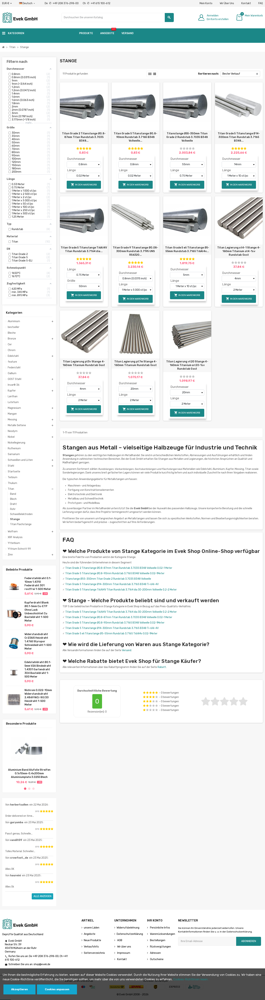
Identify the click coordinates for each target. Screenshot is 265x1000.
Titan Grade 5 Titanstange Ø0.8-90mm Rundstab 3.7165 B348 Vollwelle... (135, 137)
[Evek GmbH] (19, 17)
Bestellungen (157, 940)
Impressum (123, 952)
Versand (126, 650)
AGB (119, 940)
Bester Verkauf (231, 73)
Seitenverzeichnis (94, 952)
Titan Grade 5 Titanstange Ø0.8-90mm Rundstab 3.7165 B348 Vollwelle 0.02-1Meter (114, 573)
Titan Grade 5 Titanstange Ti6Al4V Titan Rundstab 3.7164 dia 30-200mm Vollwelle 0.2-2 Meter (121, 589)
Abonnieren (248, 941)
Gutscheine (156, 959)
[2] (44, 811)
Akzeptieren (19, 989)
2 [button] (29, 788)
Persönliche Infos (159, 927)
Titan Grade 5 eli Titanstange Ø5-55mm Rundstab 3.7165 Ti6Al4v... (187, 249)
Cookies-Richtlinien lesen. (190, 979)
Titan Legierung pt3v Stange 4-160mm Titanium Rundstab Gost (84, 363)
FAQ (260, 3)
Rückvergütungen (160, 946)
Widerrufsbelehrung (128, 927)
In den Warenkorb (84, 184)
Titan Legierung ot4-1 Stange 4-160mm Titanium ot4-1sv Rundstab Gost (238, 251)
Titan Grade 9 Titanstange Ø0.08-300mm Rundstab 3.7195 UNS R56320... (135, 251)
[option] (29, 757)
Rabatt (162, 667)
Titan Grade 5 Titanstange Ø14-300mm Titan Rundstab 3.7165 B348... (239, 137)
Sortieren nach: (208, 73)
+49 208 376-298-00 (46, 956)
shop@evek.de (42, 964)
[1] (41, 811)
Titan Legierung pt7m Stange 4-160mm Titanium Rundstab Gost (135, 363)
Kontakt (246, 3)
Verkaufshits (91, 946)
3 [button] (33, 788)
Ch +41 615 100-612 (96, 3)
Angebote (89, 934)
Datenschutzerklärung (130, 934)
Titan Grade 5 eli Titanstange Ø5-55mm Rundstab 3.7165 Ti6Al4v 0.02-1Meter (111, 633)
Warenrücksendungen (162, 934)
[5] (52, 811)
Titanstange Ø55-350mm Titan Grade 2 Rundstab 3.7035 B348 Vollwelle (187, 137)
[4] (49, 811)
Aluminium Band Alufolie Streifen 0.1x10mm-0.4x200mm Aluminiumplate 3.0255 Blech (29, 773)
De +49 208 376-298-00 (62, 3)
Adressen (155, 952)
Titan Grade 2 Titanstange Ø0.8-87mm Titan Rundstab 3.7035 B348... (84, 137)
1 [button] (25, 788)
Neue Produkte (92, 940)
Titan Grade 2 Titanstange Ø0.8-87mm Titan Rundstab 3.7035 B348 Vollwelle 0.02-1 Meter (118, 568)
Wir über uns (124, 946)
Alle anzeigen (42, 896)
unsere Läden (91, 927)
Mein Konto (206, 3)
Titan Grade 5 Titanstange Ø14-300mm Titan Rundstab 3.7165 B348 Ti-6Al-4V (112, 584)
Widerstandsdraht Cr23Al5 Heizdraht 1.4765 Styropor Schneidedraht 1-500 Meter (38, 641)
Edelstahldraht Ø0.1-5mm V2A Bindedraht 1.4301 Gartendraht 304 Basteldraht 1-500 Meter (38, 669)
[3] (46, 811)
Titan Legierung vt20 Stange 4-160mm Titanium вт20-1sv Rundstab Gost (187, 365)
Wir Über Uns (227, 3)
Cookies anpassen (57, 989)
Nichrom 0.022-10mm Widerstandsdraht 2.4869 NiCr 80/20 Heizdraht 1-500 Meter (38, 697)
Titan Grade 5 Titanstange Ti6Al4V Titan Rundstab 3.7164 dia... (84, 249)
